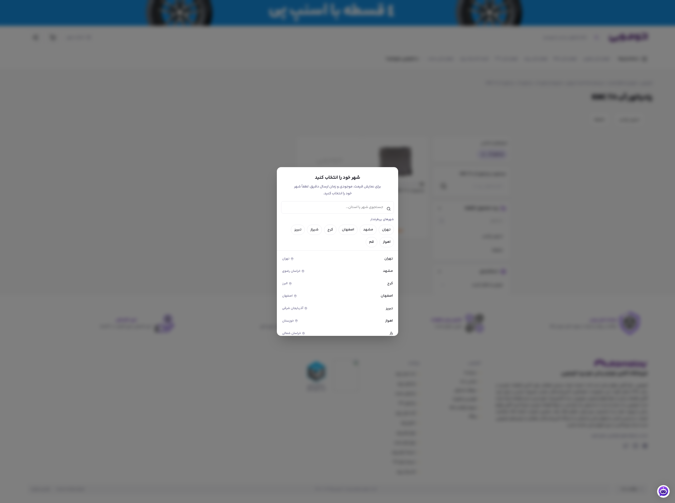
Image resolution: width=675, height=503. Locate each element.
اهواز (386, 242)
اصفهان (348, 230)
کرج (330, 230)
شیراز (314, 230)
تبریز (297, 230)
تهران (386, 230)
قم (371, 242)
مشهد (368, 230)
